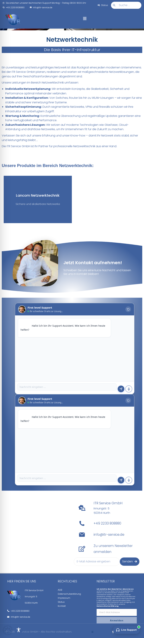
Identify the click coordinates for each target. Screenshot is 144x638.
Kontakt (62, 605)
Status (61, 601)
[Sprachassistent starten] (128, 388)
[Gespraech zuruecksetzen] (128, 309)
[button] (84, 19)
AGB (60, 589)
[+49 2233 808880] (82, 523)
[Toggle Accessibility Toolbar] (18, 629)
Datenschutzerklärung (69, 593)
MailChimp (121, 597)
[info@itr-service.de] (82, 534)
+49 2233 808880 (107, 523)
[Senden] (121, 389)
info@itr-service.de (109, 534)
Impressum (64, 597)
